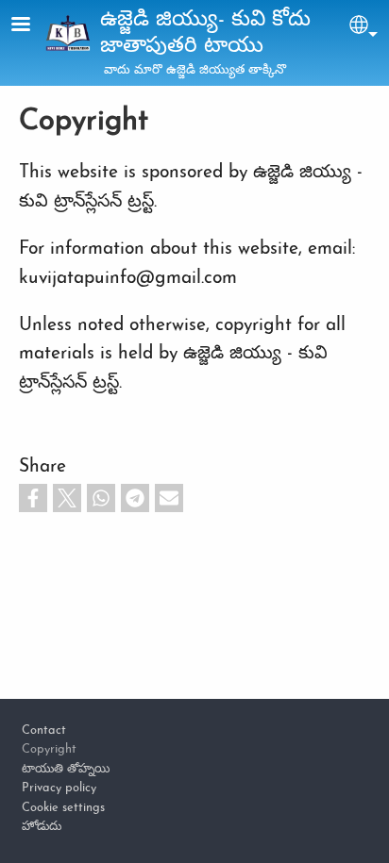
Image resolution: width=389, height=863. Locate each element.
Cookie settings (63, 808)
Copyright (49, 749)
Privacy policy (59, 788)
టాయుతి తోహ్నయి (66, 769)
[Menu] (32, 25)
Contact (44, 730)
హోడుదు (41, 827)
